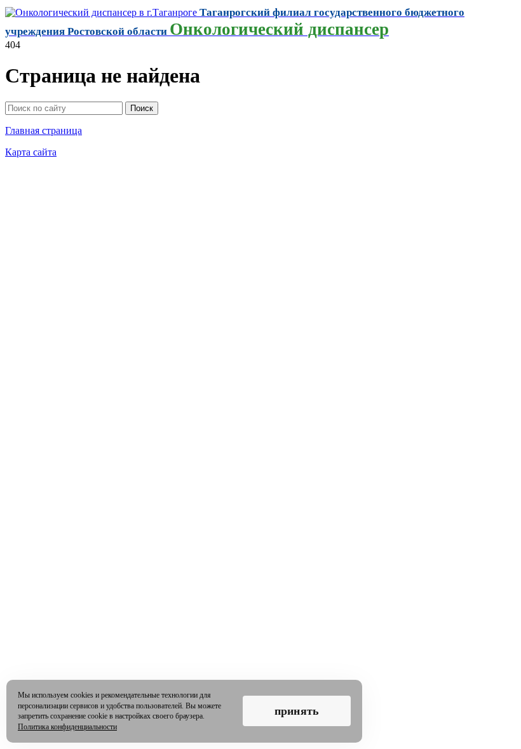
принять (296, 711)
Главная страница (43, 130)
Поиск (141, 108)
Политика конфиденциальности (67, 726)
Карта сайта (31, 152)
